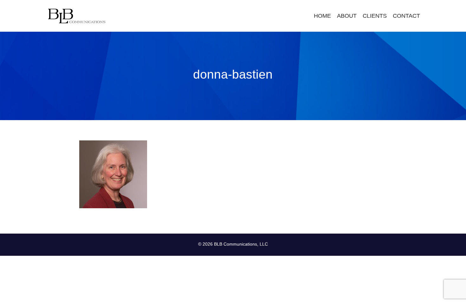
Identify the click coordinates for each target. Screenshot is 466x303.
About (347, 16)
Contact (406, 16)
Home (322, 16)
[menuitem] (322, 16)
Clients (375, 16)
